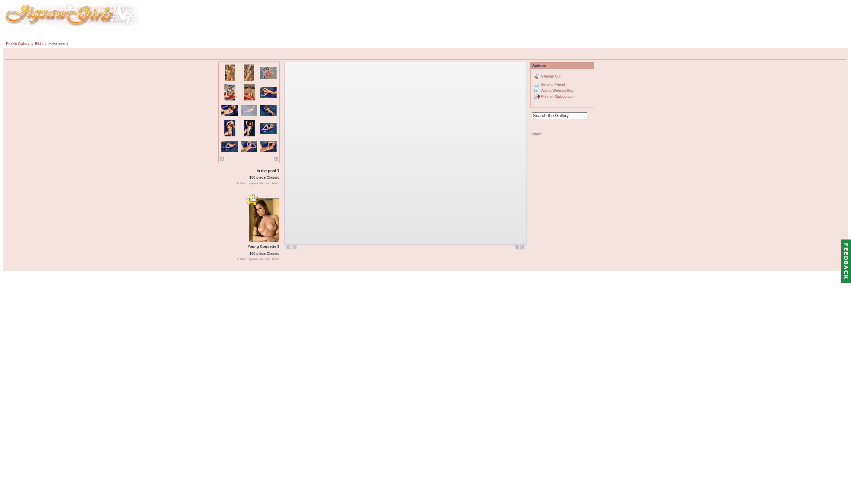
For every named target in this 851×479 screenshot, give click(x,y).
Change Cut (550, 76)
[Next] (275, 159)
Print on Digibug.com (557, 96)
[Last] (522, 247)
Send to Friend (553, 84)
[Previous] (222, 159)
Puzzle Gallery (18, 44)
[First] (288, 247)
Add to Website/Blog (557, 90)
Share (537, 134)
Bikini (39, 44)
